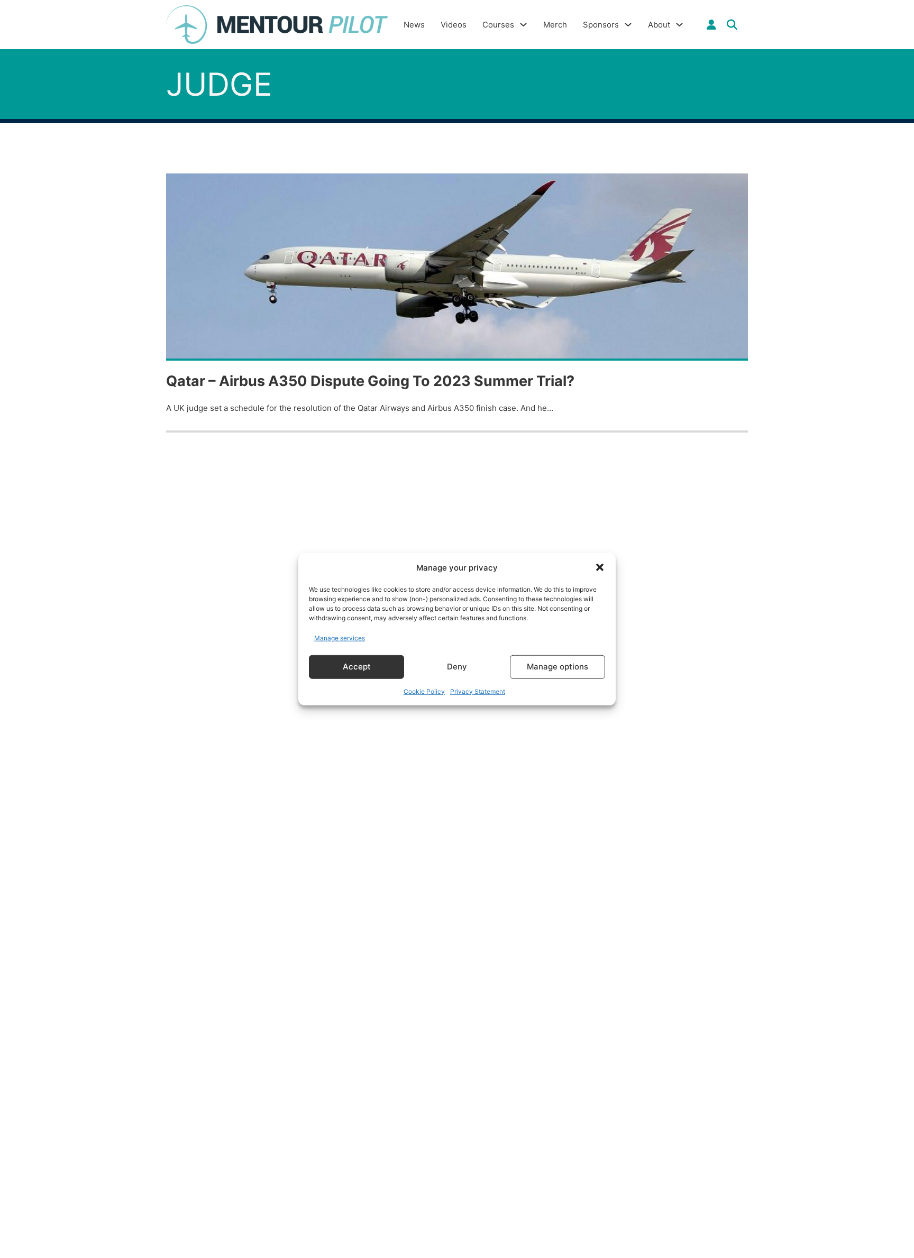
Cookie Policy (424, 691)
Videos (454, 25)
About (659, 25)
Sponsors (601, 25)
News (414, 25)
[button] (600, 567)
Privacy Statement (477, 691)
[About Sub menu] (679, 25)
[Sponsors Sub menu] (628, 25)
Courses (498, 25)
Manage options (557, 667)
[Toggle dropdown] (711, 25)
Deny (457, 667)
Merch (555, 25)
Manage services (339, 638)
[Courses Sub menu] (523, 25)
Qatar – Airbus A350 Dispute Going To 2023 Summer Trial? (370, 381)
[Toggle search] (732, 24)
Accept (357, 667)
